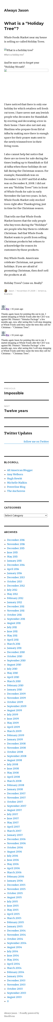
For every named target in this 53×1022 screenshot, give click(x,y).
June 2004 (13, 955)
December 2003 (16, 980)
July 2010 (12, 668)
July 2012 (12, 589)
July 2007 (12, 814)
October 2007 (15, 801)
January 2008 (15, 789)
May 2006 (13, 864)
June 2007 (13, 818)
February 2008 (15, 785)
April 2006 (13, 868)
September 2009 (16, 706)
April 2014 (13, 569)
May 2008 (13, 772)
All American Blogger (20, 470)
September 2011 (16, 618)
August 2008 (14, 760)
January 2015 (14, 560)
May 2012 (12, 593)
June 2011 (12, 631)
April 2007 (13, 826)
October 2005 (15, 893)
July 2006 (12, 855)
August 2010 (14, 664)
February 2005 (15, 922)
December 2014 (16, 564)
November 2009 (16, 697)
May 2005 (13, 909)
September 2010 (16, 660)
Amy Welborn (15, 474)
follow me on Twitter (36, 441)
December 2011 (15, 606)
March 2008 (14, 780)
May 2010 (12, 672)
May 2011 (12, 635)
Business (8, 294)
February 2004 (15, 972)
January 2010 (14, 689)
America (42, 291)
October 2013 (14, 581)
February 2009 (15, 735)
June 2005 (13, 905)
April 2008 (13, 776)
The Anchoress (16, 490)
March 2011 (13, 643)
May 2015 (12, 556)
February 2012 (15, 598)
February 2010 (15, 685)
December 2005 (16, 884)
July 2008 (12, 764)
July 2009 (12, 714)
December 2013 (16, 577)
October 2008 (15, 751)
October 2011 (14, 614)
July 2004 (12, 951)
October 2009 (15, 702)
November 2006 (16, 843)
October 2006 (15, 847)
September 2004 (16, 943)
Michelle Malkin (17, 482)
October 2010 (14, 656)
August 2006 (14, 851)
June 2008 (13, 768)
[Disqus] (26, 341)
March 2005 (14, 918)
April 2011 (13, 639)
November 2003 (16, 984)
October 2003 (15, 988)
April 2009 (13, 726)
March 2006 (14, 872)
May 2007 (13, 822)
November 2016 (16, 544)
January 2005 (15, 926)
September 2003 (16, 992)
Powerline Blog (16, 486)
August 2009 (14, 710)
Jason (11, 291)
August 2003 (14, 997)
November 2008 (16, 747)
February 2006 (15, 876)
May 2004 (13, 959)
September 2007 (16, 805)
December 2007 (16, 793)
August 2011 (14, 623)
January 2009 (15, 739)
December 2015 (16, 548)
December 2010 (16, 652)
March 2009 (14, 731)
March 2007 (14, 830)
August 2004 (14, 947)
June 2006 (13, 859)
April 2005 (13, 913)
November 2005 (16, 889)
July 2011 (12, 627)
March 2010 (14, 681)
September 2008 (16, 756)
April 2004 (13, 963)
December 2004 (16, 930)
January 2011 (14, 648)
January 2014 (14, 573)
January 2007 (15, 835)
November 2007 (16, 797)
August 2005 (14, 897)
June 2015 (12, 552)
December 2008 (16, 743)
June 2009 (13, 718)
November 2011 (15, 610)
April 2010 (13, 677)
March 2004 (14, 967)
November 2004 (16, 934)
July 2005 (12, 901)
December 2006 (16, 839)
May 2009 (13, 722)
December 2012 (16, 585)
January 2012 (14, 602)
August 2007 (14, 810)
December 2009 (16, 693)
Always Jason (16, 10)
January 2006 (15, 880)
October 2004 (15, 938)
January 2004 (15, 976)
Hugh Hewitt (14, 478)
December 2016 (16, 539)
